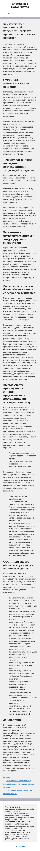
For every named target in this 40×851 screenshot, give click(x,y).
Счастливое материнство (20, 5)
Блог (8, 777)
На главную (20, 846)
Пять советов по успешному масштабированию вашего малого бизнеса (18, 784)
